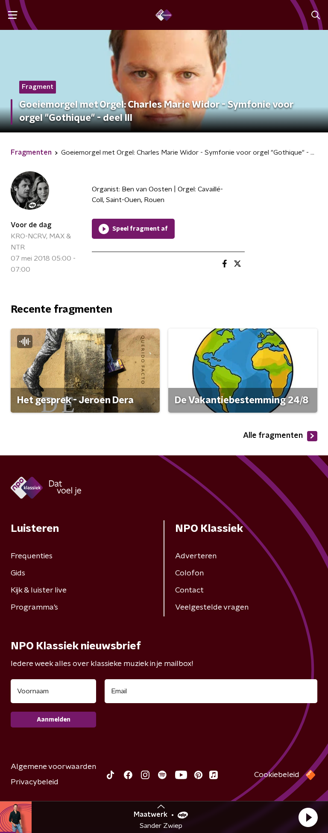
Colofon (189, 573)
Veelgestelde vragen (212, 607)
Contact (189, 590)
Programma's (34, 607)
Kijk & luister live (39, 590)
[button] (308, 817)
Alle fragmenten (273, 436)
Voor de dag (31, 225)
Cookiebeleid (276, 775)
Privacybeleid (35, 782)
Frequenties (32, 556)
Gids (18, 573)
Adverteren (196, 556)
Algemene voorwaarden (53, 767)
